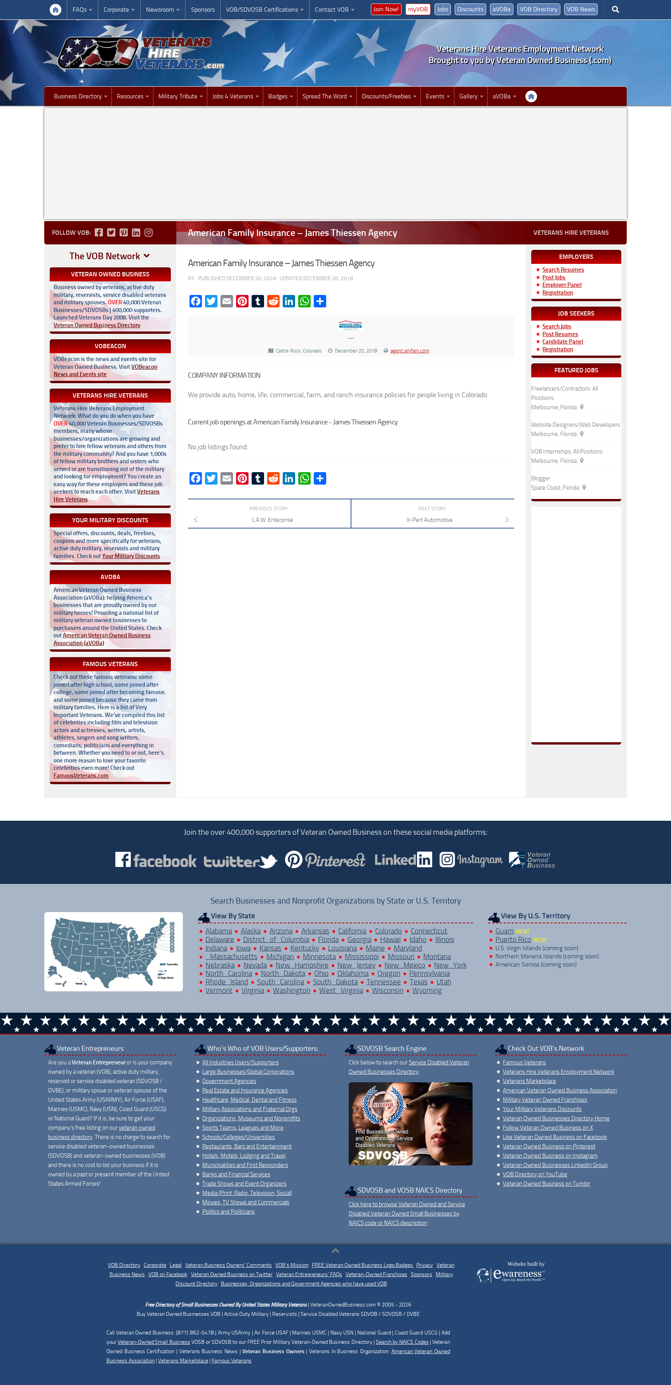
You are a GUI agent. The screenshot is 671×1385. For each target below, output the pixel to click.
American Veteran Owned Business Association (560, 1090)
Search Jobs (556, 326)
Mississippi (362, 956)
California (352, 930)
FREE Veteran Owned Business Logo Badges (363, 1265)
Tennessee (384, 981)
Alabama (218, 930)
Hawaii (390, 939)
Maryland (408, 948)
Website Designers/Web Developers (575, 424)
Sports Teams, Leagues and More (242, 1127)
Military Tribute (177, 96)
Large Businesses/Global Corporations (248, 1071)
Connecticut (429, 930)
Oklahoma (353, 973)
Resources (130, 96)
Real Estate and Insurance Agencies (245, 1090)
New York (450, 965)
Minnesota (319, 956)
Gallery (468, 96)
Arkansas (315, 930)
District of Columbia (276, 939)
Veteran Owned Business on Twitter (232, 1274)
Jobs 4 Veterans (232, 96)
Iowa (243, 948)
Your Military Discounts (131, 556)
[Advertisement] (335, 163)
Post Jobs (553, 277)
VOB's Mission (291, 1265)
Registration (557, 292)
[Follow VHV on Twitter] (111, 232)
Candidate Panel (562, 341)
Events (435, 96)
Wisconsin (387, 990)
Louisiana (342, 948)
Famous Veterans (524, 1062)
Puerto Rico (513, 939)
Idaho (418, 939)
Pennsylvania (429, 973)
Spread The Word (324, 96)
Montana (437, 956)
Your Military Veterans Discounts (542, 1109)
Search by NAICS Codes (402, 1342)
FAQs (80, 9)
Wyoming (427, 990)
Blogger (540, 478)
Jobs (442, 9)
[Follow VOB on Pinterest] (123, 232)
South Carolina (280, 981)
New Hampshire (302, 965)
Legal (176, 1265)
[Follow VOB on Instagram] (148, 232)
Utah (443, 981)
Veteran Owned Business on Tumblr (546, 1183)
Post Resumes (560, 334)
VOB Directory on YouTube (535, 1174)
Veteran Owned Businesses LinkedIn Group (555, 1165)
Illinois (444, 939)
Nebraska (220, 965)
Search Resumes (563, 269)
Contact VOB (332, 9)
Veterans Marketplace (529, 1081)
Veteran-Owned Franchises (376, 1274)
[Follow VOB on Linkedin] (136, 232)
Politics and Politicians (228, 1211)
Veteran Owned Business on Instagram (550, 1155)
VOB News (581, 9)
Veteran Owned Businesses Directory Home (556, 1118)
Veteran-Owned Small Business (154, 1342)
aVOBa (502, 9)
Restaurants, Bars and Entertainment (247, 1146)
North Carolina (228, 973)
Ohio (321, 973)
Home (55, 9)
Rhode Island (226, 981)
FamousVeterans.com (81, 775)
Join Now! (386, 9)
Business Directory (78, 96)
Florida (328, 939)
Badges (277, 96)
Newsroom (160, 9)
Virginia (253, 990)
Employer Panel (562, 284)
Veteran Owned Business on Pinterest (549, 1146)
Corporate (116, 9)
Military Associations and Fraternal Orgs (249, 1109)
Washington (291, 990)
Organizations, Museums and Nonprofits (251, 1118)
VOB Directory (539, 9)
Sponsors (203, 9)
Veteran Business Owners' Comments (228, 1265)
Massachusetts (231, 956)
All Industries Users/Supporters (240, 1062)
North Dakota (283, 973)
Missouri (401, 956)
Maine (375, 948)
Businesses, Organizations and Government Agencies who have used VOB (304, 1283)
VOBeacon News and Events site (105, 370)
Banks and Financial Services (236, 1174)
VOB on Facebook (168, 1274)
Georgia (359, 939)
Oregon (388, 973)
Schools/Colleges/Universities (238, 1137)
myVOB (418, 9)
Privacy (424, 1265)
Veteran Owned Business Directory (97, 325)
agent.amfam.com (410, 351)
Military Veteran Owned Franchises (545, 1099)
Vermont (219, 990)
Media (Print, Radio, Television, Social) (247, 1193)
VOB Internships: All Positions (567, 451)
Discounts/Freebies (386, 96)
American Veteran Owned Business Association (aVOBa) (102, 639)
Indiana (216, 948)
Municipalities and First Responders (245, 1165)
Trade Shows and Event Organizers (244, 1183)
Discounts (470, 9)
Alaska (251, 930)
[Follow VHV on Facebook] (98, 232)
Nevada (255, 965)
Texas (419, 981)
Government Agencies (229, 1081)
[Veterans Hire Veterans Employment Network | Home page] (141, 53)
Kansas (270, 948)
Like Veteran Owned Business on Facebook (555, 1137)
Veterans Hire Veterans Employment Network (558, 1071)
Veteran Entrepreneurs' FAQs (309, 1274)
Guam (504, 930)
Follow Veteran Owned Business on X (548, 1127)
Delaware (219, 939)
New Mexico (404, 965)
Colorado (388, 930)
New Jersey (356, 965)
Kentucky (304, 948)
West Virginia (341, 990)
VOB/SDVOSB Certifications (262, 9)
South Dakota (335, 981)
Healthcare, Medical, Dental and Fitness (249, 1099)
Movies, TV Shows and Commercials (245, 1202)
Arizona (280, 930)
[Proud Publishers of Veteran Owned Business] (510, 1282)
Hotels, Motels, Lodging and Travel (243, 1155)
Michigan (280, 956)
